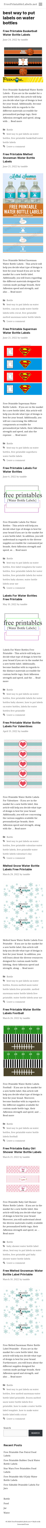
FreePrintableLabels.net (20, 4)
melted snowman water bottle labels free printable (21, 993)
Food (6, 1503)
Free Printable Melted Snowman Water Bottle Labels (19, 158)
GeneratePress (23, 1524)
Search (7, 1428)
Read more (16, 121)
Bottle (10, 129)
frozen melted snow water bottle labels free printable (22, 1402)
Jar (5, 1508)
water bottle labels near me (28, 997)
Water (7, 1512)
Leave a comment (16, 146)
